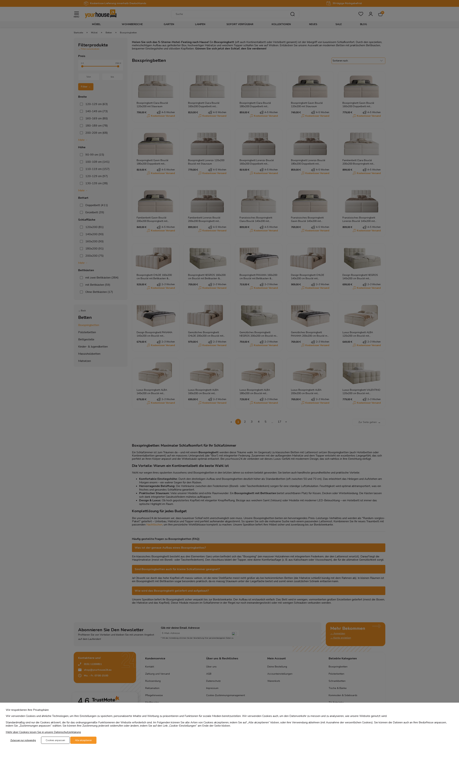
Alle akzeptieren (83, 740)
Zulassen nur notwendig (23, 740)
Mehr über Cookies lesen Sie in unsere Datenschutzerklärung (43, 732)
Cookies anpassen (55, 740)
